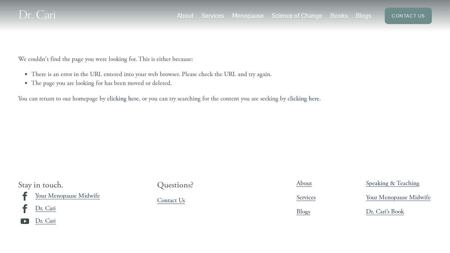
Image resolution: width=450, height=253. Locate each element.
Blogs (363, 16)
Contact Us (408, 16)
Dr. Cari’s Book (385, 212)
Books (339, 16)
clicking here (123, 99)
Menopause (248, 16)
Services (306, 197)
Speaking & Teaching (392, 183)
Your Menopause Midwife (67, 196)
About (185, 16)
